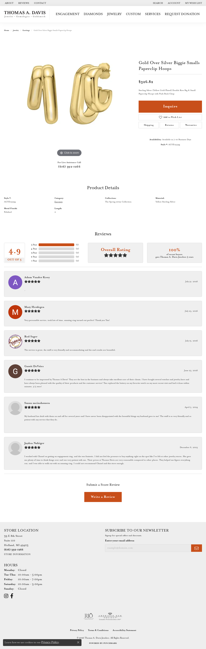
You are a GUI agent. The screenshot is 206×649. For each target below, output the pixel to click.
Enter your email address (119, 540)
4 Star (34, 249)
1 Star (34, 261)
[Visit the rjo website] (89, 616)
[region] (69, 97)
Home (6, 30)
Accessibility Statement (124, 630)
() (77, 245)
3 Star (34, 253)
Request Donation (182, 14)
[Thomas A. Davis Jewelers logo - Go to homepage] (26, 14)
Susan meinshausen (37, 403)
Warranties (191, 125)
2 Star (34, 257)
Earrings (26, 30)
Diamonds (93, 14)
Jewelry (114, 14)
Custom (133, 14)
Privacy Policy (77, 630)
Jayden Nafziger (34, 443)
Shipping (148, 125)
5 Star (34, 245)
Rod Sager (30, 336)
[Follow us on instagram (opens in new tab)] (6, 596)
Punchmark (110, 643)
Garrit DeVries (34, 366)
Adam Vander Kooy (37, 277)
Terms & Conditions (98, 630)
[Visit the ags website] (110, 616)
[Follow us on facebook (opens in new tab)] (11, 596)
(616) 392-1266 (69, 166)
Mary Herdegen (34, 307)
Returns (169, 125)
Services (153, 14)
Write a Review (103, 497)
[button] (157, 3)
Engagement (67, 14)
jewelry (16, 30)
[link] (8, 3)
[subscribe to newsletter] (196, 548)
